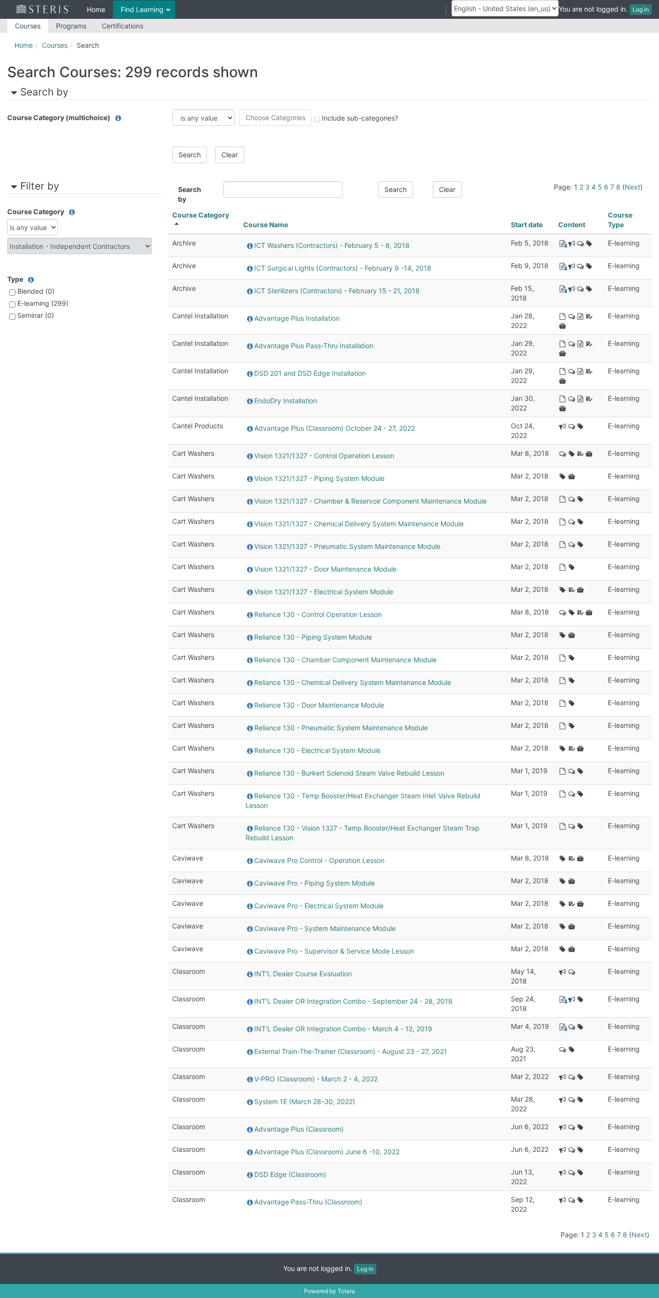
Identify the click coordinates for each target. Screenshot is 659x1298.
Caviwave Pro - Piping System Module (314, 883)
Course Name (265, 224)
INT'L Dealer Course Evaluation (303, 974)
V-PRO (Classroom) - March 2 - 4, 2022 (316, 1079)
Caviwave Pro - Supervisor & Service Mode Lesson (334, 951)
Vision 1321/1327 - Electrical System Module (323, 592)
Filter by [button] (39, 186)
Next (632, 187)
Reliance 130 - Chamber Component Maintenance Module (345, 660)
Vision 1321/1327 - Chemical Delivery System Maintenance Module (359, 523)
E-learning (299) (43, 303)
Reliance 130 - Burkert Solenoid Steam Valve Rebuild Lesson (349, 773)
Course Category (200, 215)
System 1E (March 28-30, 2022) (304, 1101)
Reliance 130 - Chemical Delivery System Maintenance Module (352, 682)
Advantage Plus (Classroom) (298, 1129)
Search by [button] (44, 92)
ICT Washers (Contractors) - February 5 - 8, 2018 (332, 245)
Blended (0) (36, 291)
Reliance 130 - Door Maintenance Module (319, 705)
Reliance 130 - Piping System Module (313, 637)
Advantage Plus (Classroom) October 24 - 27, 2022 (334, 428)
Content (571, 224)
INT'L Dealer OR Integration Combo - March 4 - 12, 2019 (343, 1029)
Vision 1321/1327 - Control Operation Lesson (324, 455)
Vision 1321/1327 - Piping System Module (319, 478)
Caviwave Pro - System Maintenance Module (325, 928)
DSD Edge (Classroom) (290, 1174)
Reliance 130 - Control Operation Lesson (318, 614)
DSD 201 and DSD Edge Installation (310, 373)
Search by (189, 194)
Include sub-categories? (360, 118)
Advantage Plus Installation (297, 318)
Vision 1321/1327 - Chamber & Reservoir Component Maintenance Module (370, 501)
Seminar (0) (35, 315)
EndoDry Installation (285, 400)
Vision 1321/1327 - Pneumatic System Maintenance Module (347, 546)
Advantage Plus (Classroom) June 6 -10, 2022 (326, 1152)
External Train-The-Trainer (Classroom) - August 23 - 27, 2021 (350, 1051)
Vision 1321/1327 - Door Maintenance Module (325, 569)
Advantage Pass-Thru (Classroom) (308, 1202)
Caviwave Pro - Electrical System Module (319, 906)
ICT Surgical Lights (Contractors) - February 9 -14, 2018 (342, 268)
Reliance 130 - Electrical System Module (317, 750)
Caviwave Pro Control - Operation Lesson (319, 860)
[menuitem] (27, 26)
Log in (640, 9)
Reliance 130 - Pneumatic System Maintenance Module (341, 728)
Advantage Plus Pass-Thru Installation (313, 346)
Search (88, 45)
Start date (527, 224)
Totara (346, 1291)
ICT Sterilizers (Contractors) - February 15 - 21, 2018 (337, 291)
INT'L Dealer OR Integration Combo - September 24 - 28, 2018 (353, 1001)
